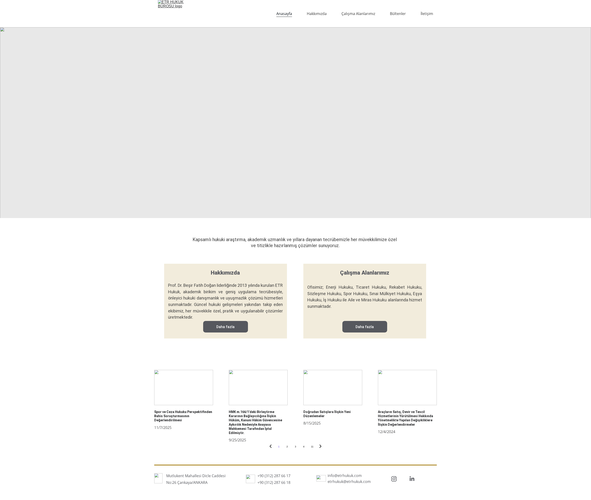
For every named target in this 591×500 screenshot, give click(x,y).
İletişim (427, 13)
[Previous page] (270, 447)
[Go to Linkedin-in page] (412, 479)
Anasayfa (284, 13)
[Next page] (320, 447)
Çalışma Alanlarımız (358, 13)
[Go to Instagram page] (394, 479)
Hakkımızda (317, 13)
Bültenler (398, 13)
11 (312, 446)
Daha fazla (225, 327)
